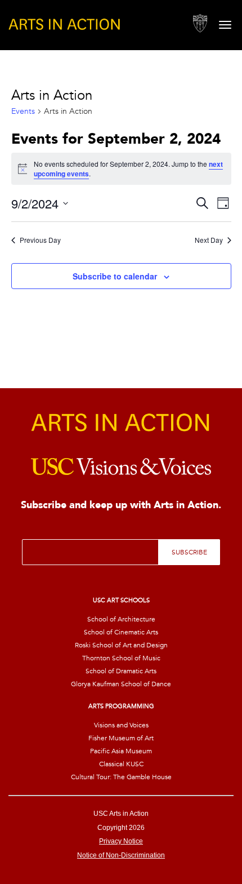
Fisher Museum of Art (121, 738)
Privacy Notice (121, 841)
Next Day (209, 240)
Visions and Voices (121, 725)
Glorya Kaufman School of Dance (121, 683)
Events (23, 111)
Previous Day (40, 240)
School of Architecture (121, 619)
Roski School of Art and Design (121, 645)
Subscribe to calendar (115, 276)
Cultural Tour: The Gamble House (121, 776)
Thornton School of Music (121, 658)
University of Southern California (200, 23)
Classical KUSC (121, 763)
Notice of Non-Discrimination (121, 855)
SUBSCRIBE (189, 552)
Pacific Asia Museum (121, 751)
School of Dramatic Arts (121, 671)
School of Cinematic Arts (121, 632)
